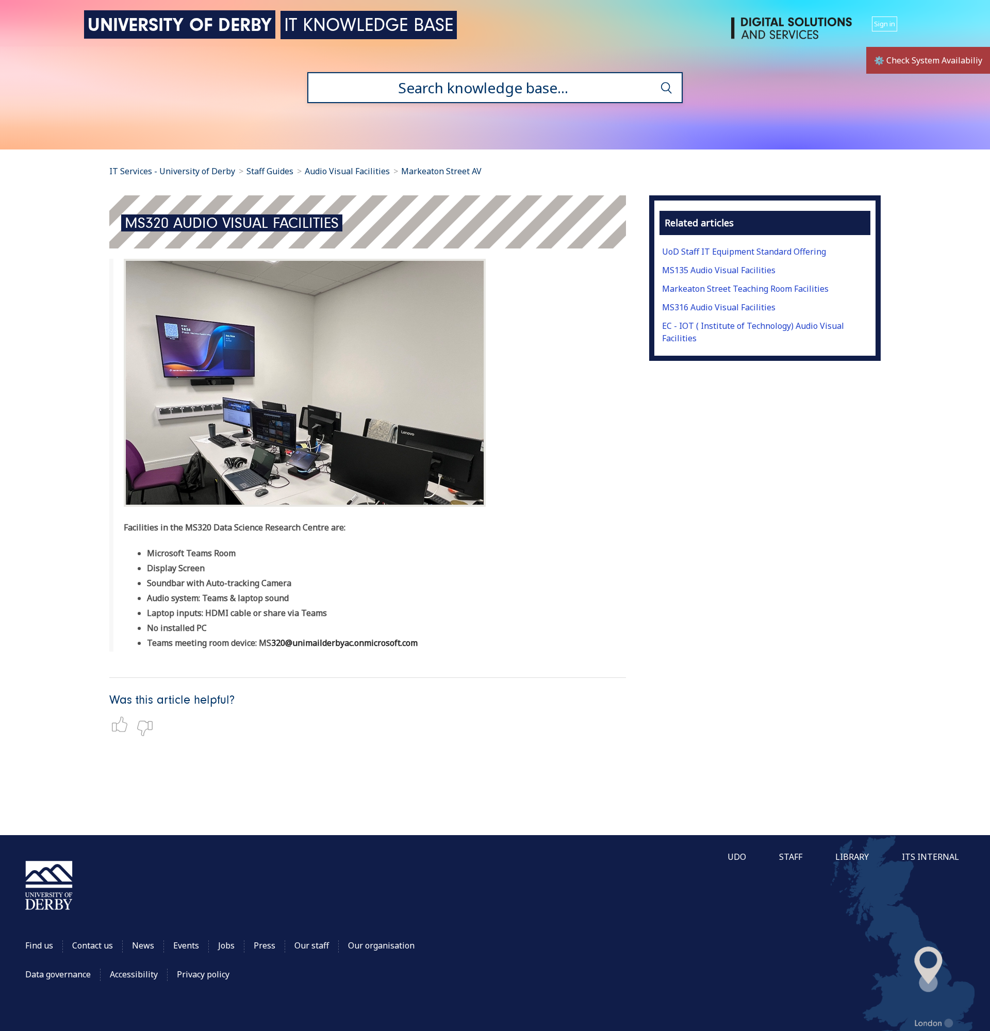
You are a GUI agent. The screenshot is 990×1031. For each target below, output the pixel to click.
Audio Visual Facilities (348, 171)
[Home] (793, 32)
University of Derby (180, 24)
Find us (39, 945)
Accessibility (135, 974)
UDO (737, 856)
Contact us (92, 945)
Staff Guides (269, 171)
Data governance (58, 974)
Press (264, 945)
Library (852, 856)
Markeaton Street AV (441, 171)
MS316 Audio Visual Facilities (719, 307)
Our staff (311, 945)
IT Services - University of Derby (172, 171)
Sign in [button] (884, 23)
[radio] (122, 724)
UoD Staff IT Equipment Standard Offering (744, 251)
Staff (790, 856)
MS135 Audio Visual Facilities (719, 270)
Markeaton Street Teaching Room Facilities (745, 288)
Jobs (226, 945)
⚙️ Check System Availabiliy (928, 60)
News (143, 945)
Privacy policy (203, 974)
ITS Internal (930, 856)
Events (186, 945)
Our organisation (381, 945)
